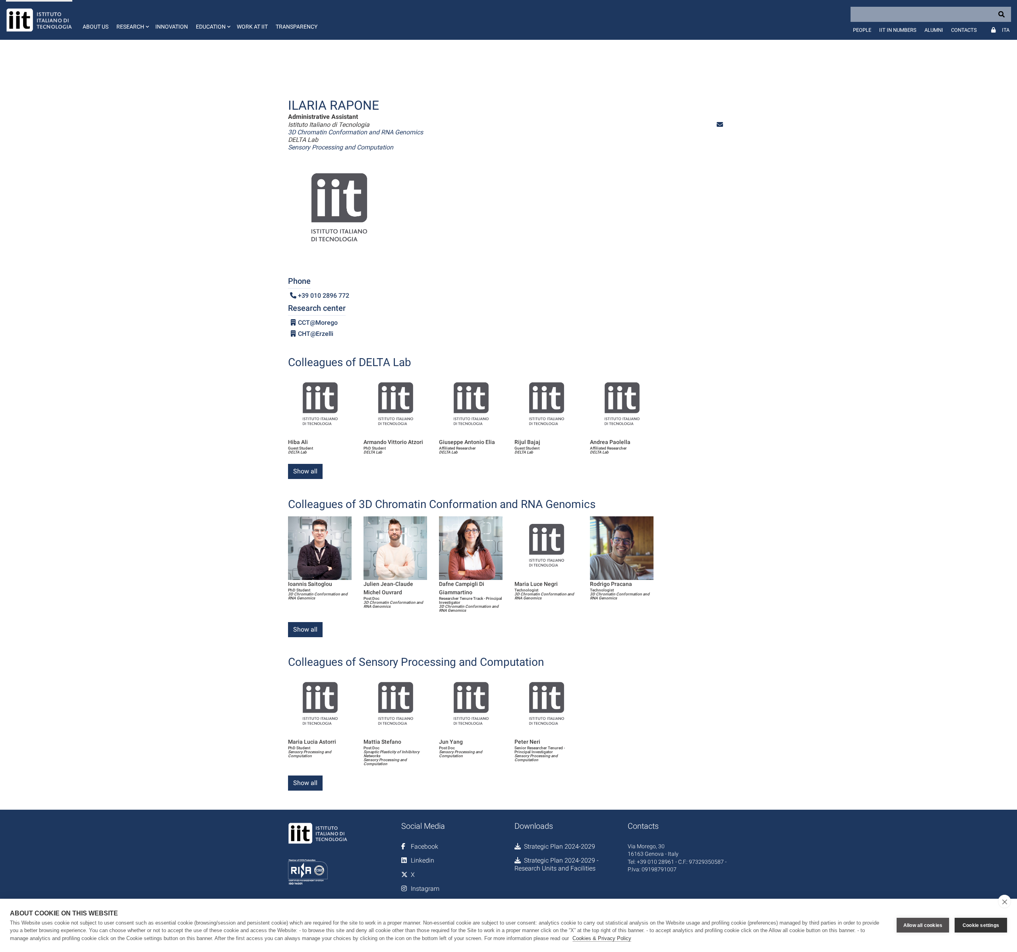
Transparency (296, 26)
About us (95, 26)
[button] (131, 20)
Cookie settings (981, 925)
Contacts (964, 30)
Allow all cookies (922, 925)
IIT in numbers (897, 30)
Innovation (171, 26)
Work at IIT (252, 26)
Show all (305, 471)
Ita (1005, 30)
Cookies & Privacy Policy (601, 938)
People (862, 30)
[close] (1004, 901)
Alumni (933, 30)
